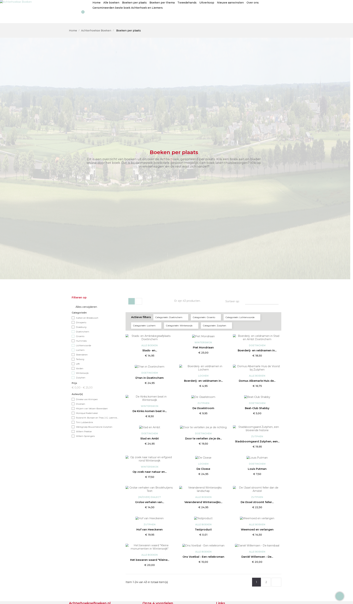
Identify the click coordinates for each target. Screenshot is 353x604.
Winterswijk (82, 373)
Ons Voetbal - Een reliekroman (203, 556)
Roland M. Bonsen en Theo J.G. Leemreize (97, 417)
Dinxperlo (81, 322)
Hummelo (81, 340)
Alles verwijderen (84, 307)
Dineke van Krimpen (87, 399)
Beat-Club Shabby (257, 408)
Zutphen (80, 377)
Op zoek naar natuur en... (150, 471)
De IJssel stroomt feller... (257, 502)
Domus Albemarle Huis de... (257, 380)
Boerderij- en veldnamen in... (257, 350)
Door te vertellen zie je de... (203, 438)
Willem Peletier (84, 431)
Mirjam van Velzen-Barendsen (92, 408)
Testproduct (203, 529)
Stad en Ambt (149, 438)
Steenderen (82, 354)
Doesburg (81, 327)
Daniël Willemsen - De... (257, 556)
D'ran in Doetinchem (150, 377)
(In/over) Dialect (149, 497)
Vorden (79, 368)
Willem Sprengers (85, 436)
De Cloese (203, 469)
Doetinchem (82, 331)
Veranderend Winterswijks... (203, 502)
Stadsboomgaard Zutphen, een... (257, 441)
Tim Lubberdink (84, 422)
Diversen (80, 403)
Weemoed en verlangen (257, 529)
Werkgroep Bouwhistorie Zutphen (94, 426)
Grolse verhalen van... (149, 502)
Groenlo (80, 336)
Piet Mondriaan (203, 347)
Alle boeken (149, 345)
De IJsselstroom (203, 408)
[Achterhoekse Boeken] (16, 1)
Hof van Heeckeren (149, 529)
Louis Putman (257, 469)
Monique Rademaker (87, 413)
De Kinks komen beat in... (150, 411)
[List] (139, 301)
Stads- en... (149, 350)
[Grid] (131, 301)
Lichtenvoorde (83, 345)
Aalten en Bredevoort (87, 317)
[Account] (7, 16)
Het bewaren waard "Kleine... (149, 560)
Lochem (80, 350)
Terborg (80, 359)
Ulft (78, 363)
